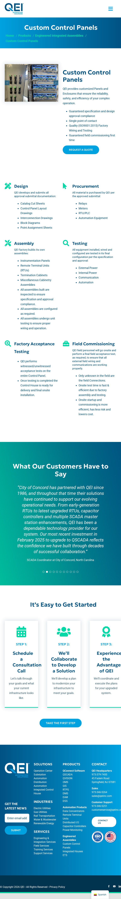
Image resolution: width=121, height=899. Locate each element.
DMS (65, 793)
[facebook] (109, 886)
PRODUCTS (71, 764)
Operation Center (43, 770)
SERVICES (41, 832)
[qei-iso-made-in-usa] (104, 832)
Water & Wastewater (45, 819)
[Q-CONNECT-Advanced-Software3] (14, 4)
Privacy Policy (57, 886)
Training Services (43, 849)
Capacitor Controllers (74, 826)
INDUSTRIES (43, 802)
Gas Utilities (40, 812)
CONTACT (99, 764)
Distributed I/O (71, 822)
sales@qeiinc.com (102, 795)
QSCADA (67, 774)
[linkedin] (120, 886)
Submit (16, 830)
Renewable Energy (44, 823)
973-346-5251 (99, 806)
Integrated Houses (73, 851)
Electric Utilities (42, 808)
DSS (65, 800)
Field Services (41, 845)
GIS (65, 785)
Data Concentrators (73, 811)
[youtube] (114, 886)
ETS (65, 855)
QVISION (67, 778)
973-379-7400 (99, 774)
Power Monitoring (72, 829)
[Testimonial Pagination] (43, 572)
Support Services (43, 853)
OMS (65, 782)
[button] (7, 82)
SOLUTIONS (43, 764)
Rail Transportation (44, 815)
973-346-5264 (99, 792)
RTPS (66, 789)
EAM (65, 797)
